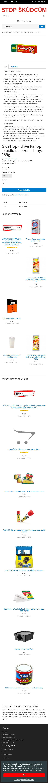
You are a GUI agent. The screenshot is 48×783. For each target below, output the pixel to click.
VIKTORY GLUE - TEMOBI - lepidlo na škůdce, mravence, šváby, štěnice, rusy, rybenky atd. (12, 242)
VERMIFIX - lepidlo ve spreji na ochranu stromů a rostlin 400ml (24, 531)
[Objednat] (44, 2)
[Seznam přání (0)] (39, 2)
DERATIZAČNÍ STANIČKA (24, 649)
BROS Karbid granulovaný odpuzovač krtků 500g (24, 688)
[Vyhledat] (43, 16)
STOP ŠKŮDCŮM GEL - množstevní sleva (24, 449)
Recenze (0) (14, 66)
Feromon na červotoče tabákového (12, 356)
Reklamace (6, 752)
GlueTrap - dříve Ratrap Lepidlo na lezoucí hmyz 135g (22, 32)
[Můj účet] (36, 2)
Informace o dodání (9, 734)
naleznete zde (35, 770)
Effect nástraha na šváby (12, 318)
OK (24, 775)
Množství (4, 180)
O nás (5, 732)
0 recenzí (15, 195)
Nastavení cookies (8, 742)
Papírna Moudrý (12, 159)
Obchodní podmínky (9, 737)
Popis (5, 66)
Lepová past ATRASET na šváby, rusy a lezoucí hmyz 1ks (36, 280)
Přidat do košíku (24, 190)
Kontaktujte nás (8, 749)
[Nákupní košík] (42, 2)
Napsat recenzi (23, 195)
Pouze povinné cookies (24, 780)
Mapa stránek (7, 755)
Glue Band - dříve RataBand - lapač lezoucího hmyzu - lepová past (24, 610)
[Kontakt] (33, 2)
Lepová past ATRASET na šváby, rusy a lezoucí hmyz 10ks (36, 357)
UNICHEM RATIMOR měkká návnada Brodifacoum (24, 570)
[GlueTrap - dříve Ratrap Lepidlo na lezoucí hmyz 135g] (24, 49)
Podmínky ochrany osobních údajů (13, 740)
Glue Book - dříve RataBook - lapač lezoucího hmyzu (24, 491)
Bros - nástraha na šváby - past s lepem (36, 240)
